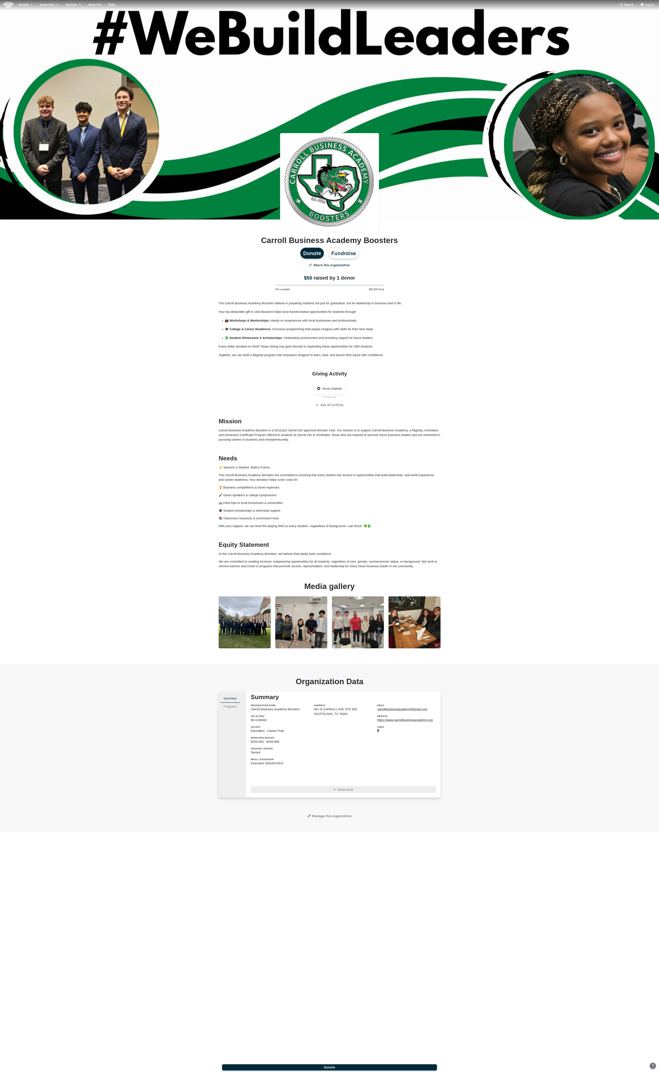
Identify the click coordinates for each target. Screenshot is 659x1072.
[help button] (653, 1066)
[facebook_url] (378, 731)
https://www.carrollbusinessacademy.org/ (405, 720)
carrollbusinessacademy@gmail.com (402, 709)
